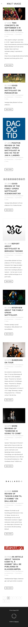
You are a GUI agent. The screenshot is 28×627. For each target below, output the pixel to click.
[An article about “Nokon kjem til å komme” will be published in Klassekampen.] (14, 548)
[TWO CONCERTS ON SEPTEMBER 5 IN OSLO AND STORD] (14, 13)
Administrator (9, 34)
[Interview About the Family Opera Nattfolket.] (14, 297)
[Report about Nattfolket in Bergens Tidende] (14, 229)
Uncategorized (19, 32)
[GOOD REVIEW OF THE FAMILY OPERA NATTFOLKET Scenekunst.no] (14, 179)
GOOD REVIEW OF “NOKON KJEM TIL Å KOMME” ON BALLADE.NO (13, 496)
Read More (9, 65)
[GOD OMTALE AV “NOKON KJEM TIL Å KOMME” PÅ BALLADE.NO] (14, 481)
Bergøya (17, 621)
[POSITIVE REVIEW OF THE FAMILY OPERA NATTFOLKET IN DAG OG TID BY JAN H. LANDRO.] (14, 129)
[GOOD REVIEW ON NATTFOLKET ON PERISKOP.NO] (14, 78)
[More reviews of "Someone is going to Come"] (14, 415)
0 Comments (18, 34)
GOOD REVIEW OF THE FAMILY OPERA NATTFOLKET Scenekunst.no (13, 189)
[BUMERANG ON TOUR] (14, 349)
